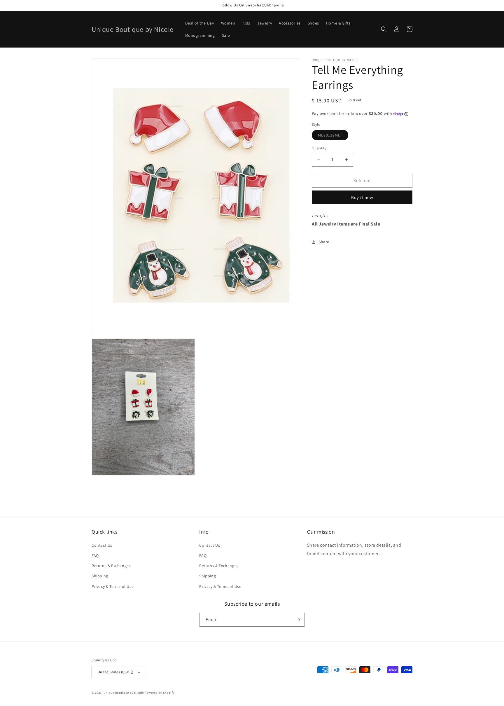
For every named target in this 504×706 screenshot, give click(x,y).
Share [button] (323, 241)
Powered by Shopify (160, 693)
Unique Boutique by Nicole (124, 693)
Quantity (319, 148)
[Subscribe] (297, 620)
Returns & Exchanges (111, 565)
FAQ (95, 555)
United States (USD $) (115, 672)
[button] (383, 29)
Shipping (100, 576)
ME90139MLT (333, 136)
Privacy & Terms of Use (113, 586)
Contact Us (102, 545)
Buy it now (362, 197)
